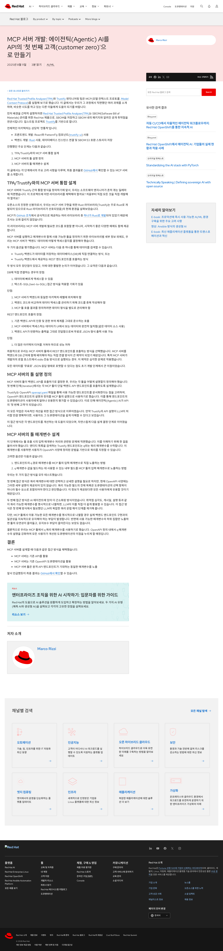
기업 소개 (153, 882)
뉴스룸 (187, 882)
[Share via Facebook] (155, 77)
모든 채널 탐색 (199, 710)
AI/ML (50, 64)
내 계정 (44, 871)
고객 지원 (45, 876)
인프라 (72, 792)
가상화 (174, 791)
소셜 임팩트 (189, 893)
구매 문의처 (118, 867)
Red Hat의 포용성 (96, 935)
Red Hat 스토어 (84, 871)
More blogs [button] (91, 19)
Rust (32, 140)
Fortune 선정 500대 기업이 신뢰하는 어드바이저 (180, 868)
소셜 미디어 (118, 880)
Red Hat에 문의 (63, 935)
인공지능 (73, 743)
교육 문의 (117, 876)
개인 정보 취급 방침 (23, 945)
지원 (192, 6)
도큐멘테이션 (181, 6)
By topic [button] (56, 19)
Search (209, 92)
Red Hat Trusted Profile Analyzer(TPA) (30, 98)
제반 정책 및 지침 (51, 945)
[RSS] (211, 77)
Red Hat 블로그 (19, 19)
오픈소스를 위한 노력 (193, 888)
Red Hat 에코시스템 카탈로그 (54, 889)
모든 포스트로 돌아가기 (19, 91)
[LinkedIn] (150, 849)
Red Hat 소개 (21, 935)
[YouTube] (158, 849)
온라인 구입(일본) (85, 876)
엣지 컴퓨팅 (24, 792)
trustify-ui (76, 135)
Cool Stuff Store (113, 935)
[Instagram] (179, 849)
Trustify (61, 98)
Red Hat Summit (130, 935)
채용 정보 (188, 899)
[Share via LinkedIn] (159, 77)
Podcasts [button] (73, 19)
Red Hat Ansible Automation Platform (18, 882)
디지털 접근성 (67, 945)
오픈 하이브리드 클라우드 (134, 742)
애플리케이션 (127, 792)
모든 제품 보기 (11, 888)
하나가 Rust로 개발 (95, 215)
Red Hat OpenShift (14, 876)
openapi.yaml (40, 392)
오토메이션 (24, 743)
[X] (172, 849)
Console (167, 6)
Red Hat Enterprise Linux (17, 871)
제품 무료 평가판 (84, 867)
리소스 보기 (18, 614)
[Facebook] (165, 849)
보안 (172, 743)
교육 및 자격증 (47, 867)
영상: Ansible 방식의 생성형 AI (169, 226)
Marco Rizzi (161, 40)
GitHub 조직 (23, 215)
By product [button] (39, 19)
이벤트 (43, 935)
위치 (51, 935)
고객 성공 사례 (155, 893)
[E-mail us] (168, 77)
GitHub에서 (91, 170)
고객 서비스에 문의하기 (123, 871)
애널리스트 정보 (156, 899)
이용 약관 (38, 945)
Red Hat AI (10, 867)
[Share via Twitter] (163, 77)
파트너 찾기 (46, 885)
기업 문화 (153, 888)
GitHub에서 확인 (50, 573)
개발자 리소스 (47, 880)
